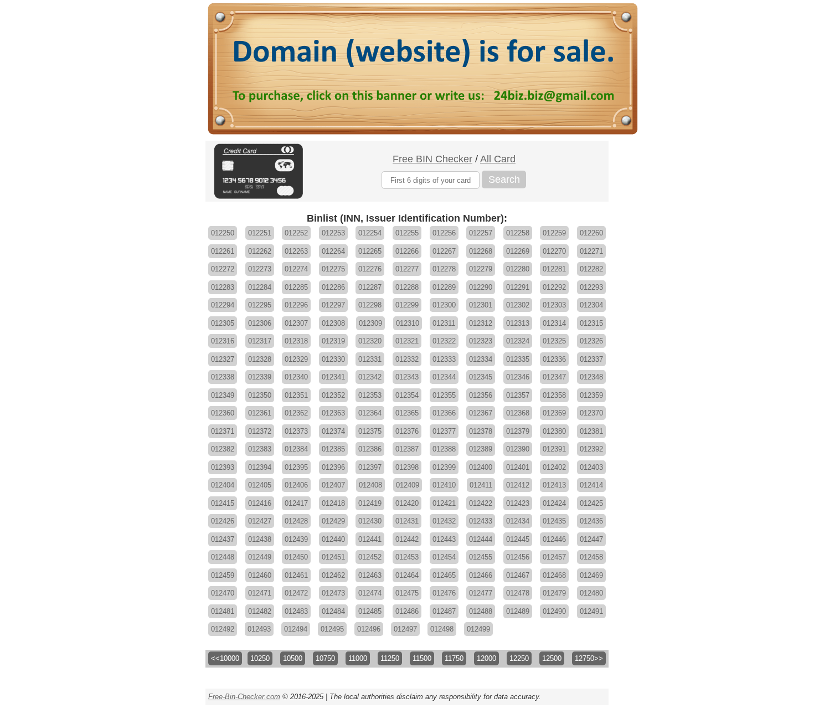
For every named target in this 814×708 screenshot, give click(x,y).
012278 (444, 269)
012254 (370, 233)
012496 (368, 629)
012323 (480, 341)
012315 (591, 323)
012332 (407, 359)
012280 (517, 269)
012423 (517, 503)
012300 (444, 305)
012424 (554, 503)
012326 (591, 341)
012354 (407, 395)
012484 (333, 611)
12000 (486, 658)
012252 (296, 233)
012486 (407, 611)
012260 (591, 233)
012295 (259, 305)
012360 (222, 413)
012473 (333, 593)
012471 (259, 593)
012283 (222, 287)
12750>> (589, 658)
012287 (370, 287)
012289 (444, 287)
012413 (554, 485)
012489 (517, 611)
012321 (407, 341)
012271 (591, 251)
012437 (222, 539)
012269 (517, 251)
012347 (554, 377)
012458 (591, 557)
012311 (443, 323)
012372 (259, 431)
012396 (333, 467)
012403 (591, 467)
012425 (591, 503)
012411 (481, 485)
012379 (517, 431)
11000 (357, 658)
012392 (591, 449)
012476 (444, 593)
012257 (480, 233)
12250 (519, 658)
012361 (259, 413)
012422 (480, 503)
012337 (591, 359)
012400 (480, 467)
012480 (591, 593)
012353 (370, 395)
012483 (296, 611)
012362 (296, 413)
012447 (591, 539)
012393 (222, 467)
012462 (333, 575)
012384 (296, 449)
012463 (370, 575)
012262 (259, 251)
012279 (480, 269)
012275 (333, 269)
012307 (296, 323)
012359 (591, 395)
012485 (370, 611)
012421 (444, 503)
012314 (554, 323)
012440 (333, 539)
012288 (407, 287)
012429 (333, 521)
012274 (296, 269)
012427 (259, 521)
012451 (333, 557)
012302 (517, 305)
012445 (517, 539)
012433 (480, 521)
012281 (554, 269)
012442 (407, 539)
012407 (333, 485)
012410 (444, 485)
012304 (591, 305)
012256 (444, 233)
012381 (591, 431)
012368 (517, 413)
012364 (370, 413)
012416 (259, 503)
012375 (370, 431)
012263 (296, 251)
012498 (442, 629)
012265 (370, 251)
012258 (517, 233)
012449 (259, 557)
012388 (444, 449)
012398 (407, 467)
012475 (407, 593)
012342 (370, 377)
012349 (222, 395)
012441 (370, 539)
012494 (295, 629)
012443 (444, 539)
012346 (517, 377)
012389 (480, 449)
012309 (370, 323)
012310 (407, 323)
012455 (480, 557)
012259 (554, 233)
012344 (444, 377)
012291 (517, 287)
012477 (480, 593)
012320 (370, 341)
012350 (259, 395)
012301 (480, 305)
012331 (370, 359)
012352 (333, 395)
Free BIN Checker (432, 159)
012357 (517, 395)
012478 (517, 593)
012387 (407, 449)
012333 (444, 359)
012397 (370, 467)
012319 (333, 341)
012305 (222, 323)
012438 (259, 539)
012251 (259, 233)
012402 (554, 467)
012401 (517, 467)
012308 (333, 323)
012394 (259, 467)
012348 (591, 377)
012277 (407, 269)
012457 (554, 557)
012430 (370, 521)
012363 (333, 413)
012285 (296, 287)
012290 (480, 287)
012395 (296, 467)
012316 (222, 341)
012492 (222, 629)
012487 (444, 611)
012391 (554, 449)
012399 (444, 467)
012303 (554, 305)
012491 (591, 611)
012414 (591, 485)
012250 (222, 233)
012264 (333, 251)
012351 (296, 395)
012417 (296, 503)
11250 (389, 658)
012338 (222, 377)
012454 (444, 557)
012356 (480, 395)
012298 (370, 305)
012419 (370, 503)
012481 (222, 611)
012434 (517, 521)
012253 (333, 233)
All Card (498, 159)
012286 (333, 287)
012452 (370, 557)
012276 (370, 269)
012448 (222, 557)
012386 (370, 449)
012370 (591, 413)
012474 (370, 593)
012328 (259, 359)
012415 (222, 503)
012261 (222, 251)
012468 (554, 575)
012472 (296, 593)
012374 (333, 431)
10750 (325, 658)
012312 (480, 323)
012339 (259, 377)
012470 (222, 593)
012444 (480, 539)
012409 (407, 485)
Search (504, 179)
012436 (591, 521)
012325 (554, 341)
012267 (444, 251)
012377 (444, 431)
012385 (333, 449)
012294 (222, 305)
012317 (259, 341)
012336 (554, 359)
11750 (454, 658)
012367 (480, 413)
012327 (222, 359)
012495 (332, 629)
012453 (407, 557)
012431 (407, 521)
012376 (407, 431)
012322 (444, 341)
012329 (296, 359)
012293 (591, 287)
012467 (517, 575)
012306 (259, 323)
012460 (259, 575)
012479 (554, 593)
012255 (407, 233)
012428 (296, 521)
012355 (444, 395)
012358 (554, 395)
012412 (517, 485)
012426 (222, 521)
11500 (422, 658)
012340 (296, 377)
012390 (517, 449)
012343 (407, 377)
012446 (554, 539)
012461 (296, 575)
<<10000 (225, 658)
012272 (222, 269)
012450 (296, 557)
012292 (554, 287)
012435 (554, 521)
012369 (554, 413)
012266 (407, 251)
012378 (480, 431)
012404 (222, 485)
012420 (407, 503)
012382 (222, 449)
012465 (444, 575)
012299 (407, 305)
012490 (554, 611)
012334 (480, 359)
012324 (517, 341)
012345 (480, 377)
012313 (517, 323)
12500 (551, 658)
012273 (259, 269)
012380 (554, 431)
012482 (259, 611)
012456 (517, 557)
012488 (480, 611)
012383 (259, 449)
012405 (259, 485)
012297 (333, 305)
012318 (296, 341)
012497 (405, 629)
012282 (591, 269)
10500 (292, 658)
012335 (517, 359)
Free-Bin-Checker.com (244, 696)
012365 (407, 413)
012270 (554, 251)
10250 (260, 658)
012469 (591, 575)
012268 (480, 251)
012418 (333, 503)
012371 (222, 431)
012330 (333, 359)
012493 (259, 629)
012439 (296, 539)
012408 (370, 485)
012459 (222, 575)
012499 (478, 629)
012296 (296, 305)
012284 (259, 287)
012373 (296, 431)
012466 (480, 575)
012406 (296, 485)
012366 (444, 413)
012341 (333, 377)
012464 (407, 575)
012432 (444, 521)
